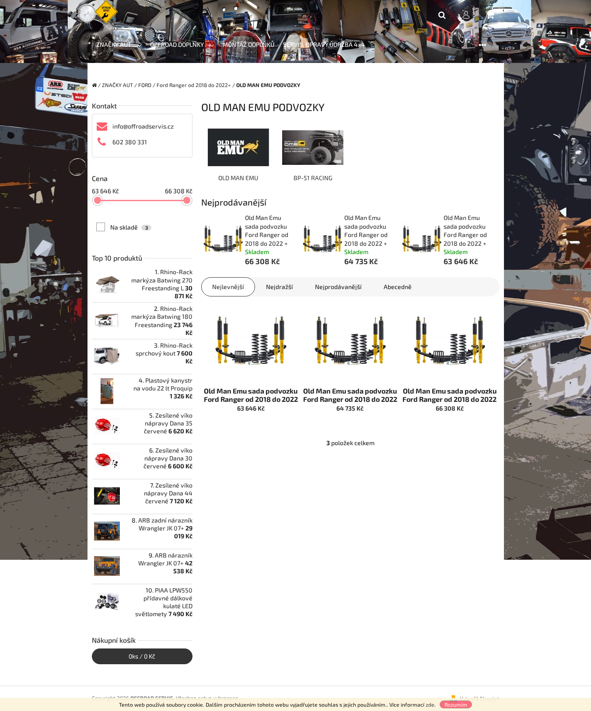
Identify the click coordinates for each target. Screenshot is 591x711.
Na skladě (129, 227)
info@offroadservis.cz (143, 126)
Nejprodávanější (338, 286)
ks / (142, 656)
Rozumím (455, 704)
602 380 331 (129, 142)
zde (430, 704)
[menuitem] (119, 45)
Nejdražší (279, 286)
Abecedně (398, 286)
